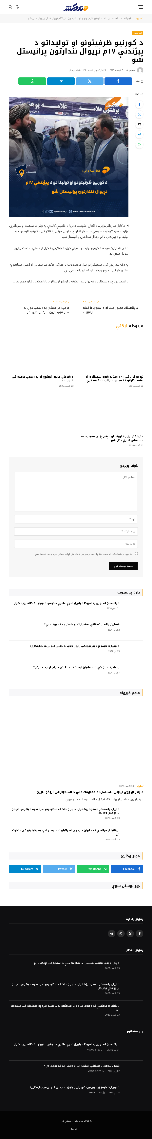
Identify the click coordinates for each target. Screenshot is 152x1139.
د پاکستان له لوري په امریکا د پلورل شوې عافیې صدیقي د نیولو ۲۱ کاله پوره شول (67, 603)
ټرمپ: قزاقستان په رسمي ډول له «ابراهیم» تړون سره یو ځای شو (46, 310)
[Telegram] (139, 134)
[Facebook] (139, 104)
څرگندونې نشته (95, 70)
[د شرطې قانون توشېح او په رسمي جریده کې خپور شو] (41, 352)
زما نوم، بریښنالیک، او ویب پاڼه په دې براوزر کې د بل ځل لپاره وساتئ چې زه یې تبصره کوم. (84, 554)
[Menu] (140, 7)
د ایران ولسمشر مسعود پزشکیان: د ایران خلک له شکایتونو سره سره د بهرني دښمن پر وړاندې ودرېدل (65, 811)
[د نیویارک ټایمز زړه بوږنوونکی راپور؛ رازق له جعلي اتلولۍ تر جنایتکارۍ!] (133, 651)
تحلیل (140, 786)
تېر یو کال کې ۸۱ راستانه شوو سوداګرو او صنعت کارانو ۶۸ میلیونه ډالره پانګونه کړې (114, 378)
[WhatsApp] (139, 145)
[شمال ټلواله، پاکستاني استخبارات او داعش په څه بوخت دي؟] (133, 630)
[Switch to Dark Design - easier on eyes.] (17, 7)
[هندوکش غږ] (75, 7)
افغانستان (138, 33)
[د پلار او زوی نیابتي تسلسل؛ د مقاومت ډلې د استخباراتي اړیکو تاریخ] (76, 742)
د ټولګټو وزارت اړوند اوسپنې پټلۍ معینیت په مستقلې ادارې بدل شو (112, 438)
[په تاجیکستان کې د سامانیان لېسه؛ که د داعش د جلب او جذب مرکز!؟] (133, 672)
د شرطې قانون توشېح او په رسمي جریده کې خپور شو (42, 378)
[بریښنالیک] (139, 124)
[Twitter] (139, 114)
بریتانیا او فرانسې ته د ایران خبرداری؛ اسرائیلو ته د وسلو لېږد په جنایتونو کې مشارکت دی (65, 832)
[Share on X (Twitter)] (90, 81)
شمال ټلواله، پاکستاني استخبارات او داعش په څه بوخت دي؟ (82, 624)
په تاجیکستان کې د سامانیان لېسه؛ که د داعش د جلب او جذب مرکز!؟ (76, 667)
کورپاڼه (74, 1129)
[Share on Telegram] (61, 81)
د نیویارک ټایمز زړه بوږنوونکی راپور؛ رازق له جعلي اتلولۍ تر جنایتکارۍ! (75, 646)
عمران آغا (130, 70)
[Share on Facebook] (118, 81)
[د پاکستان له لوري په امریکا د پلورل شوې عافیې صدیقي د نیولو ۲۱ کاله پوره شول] (133, 608)
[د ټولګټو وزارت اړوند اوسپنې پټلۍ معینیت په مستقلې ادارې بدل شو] (111, 412)
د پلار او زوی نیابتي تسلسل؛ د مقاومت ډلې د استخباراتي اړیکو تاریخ (90, 792)
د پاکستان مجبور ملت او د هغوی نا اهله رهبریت (110, 310)
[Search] (11, 7)
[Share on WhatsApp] (32, 81)
